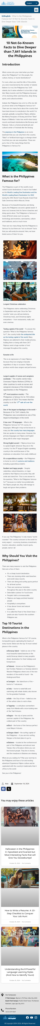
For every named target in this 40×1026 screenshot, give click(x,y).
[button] (36, 10)
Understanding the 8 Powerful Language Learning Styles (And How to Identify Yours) (20, 972)
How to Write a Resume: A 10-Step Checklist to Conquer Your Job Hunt (20, 913)
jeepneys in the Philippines (14, 132)
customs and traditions (25, 461)
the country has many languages (23, 430)
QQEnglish (6, 16)
